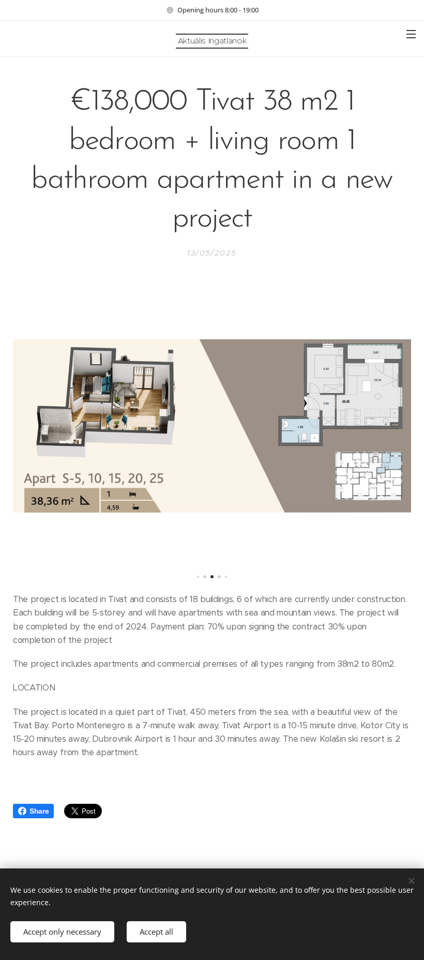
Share (39, 811)
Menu (411, 33)
